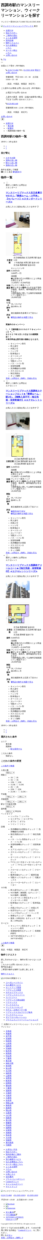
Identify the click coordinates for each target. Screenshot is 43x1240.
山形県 (8, 1043)
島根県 (8, 1108)
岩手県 (8, 1036)
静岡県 (8, 1083)
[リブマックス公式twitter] (7, 1206)
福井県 (8, 1073)
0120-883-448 (12, 104)
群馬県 (8, 1053)
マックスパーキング (14, 1007)
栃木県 (8, 1051)
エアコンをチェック (19, 849)
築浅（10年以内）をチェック (23, 918)
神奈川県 (9, 1063)
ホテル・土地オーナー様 (16, 1010)
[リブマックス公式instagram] (10, 1208)
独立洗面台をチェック (20, 834)
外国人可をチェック (19, 908)
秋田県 (8, 1041)
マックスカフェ (12, 1005)
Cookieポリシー (12, 1182)
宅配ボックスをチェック (21, 877)
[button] (2, 62)
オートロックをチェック (21, 857)
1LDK (13, 785)
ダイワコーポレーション (16, 1017)
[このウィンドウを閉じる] (2, 119)
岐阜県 (8, 1081)
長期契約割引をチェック (21, 931)
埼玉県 (8, 1056)
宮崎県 (8, 1140)
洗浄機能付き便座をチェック (23, 829)
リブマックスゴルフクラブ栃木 (19, 1012)
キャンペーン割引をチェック (23, 926)
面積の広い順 (11, 165)
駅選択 (10, 128)
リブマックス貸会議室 (15, 1000)
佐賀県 (8, 1130)
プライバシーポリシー (15, 1179)
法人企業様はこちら (14, 1162)
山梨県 (8, 1076)
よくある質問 (11, 1167)
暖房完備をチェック (19, 875)
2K (12, 787)
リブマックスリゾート (15, 995)
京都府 (8, 1093)
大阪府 (8, 1096)
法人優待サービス (13, 985)
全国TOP (9, 123)
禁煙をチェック (17, 916)
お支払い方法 (11, 1149)
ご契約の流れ (11, 1157)
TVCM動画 (10, 1215)
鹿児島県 (9, 1143)
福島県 (8, 1046)
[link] (2, 60)
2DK (12, 789)
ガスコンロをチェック (20, 852)
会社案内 (9, 1177)
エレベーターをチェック (21, 883)
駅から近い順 (11, 163)
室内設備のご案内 (13, 1154)
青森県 (8, 1034)
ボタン (9, 1235)
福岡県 (8, 1128)
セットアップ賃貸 (13, 988)
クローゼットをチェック (21, 870)
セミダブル (15, 819)
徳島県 (8, 1118)
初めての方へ (11, 1152)
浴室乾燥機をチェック (20, 844)
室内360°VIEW (19, 511)
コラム (8, 1169)
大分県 (8, 1138)
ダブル (13, 822)
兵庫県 (8, 1098)
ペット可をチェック (19, 913)
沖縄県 (8, 1145)
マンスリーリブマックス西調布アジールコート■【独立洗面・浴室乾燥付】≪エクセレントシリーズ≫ (24, 568)
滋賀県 (8, 1091)
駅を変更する (16, 749)
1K (12, 780)
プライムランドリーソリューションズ (22, 1020)
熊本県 (8, 1135)
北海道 (8, 1031)
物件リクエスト (7, 974)
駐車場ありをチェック (20, 903)
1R (12, 778)
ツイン (13, 824)
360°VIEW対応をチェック (21, 936)
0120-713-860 (13, 70)
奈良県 (8, 1100)
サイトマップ (11, 1187)
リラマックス (11, 1002)
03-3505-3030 (29, 70)
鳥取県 (8, 1105)
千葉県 (8, 1058)
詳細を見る (32, 378)
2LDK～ (14, 792)
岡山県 (8, 1110)
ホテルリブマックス (14, 993)
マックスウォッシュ (14, 1015)
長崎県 (8, 1133)
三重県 (8, 1088)
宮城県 (8, 1039)
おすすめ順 (10, 158)
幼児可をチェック (18, 910)
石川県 (8, 1071)
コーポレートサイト (14, 983)
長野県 (8, 1078)
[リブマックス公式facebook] (10, 1204)
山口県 (8, 1115)
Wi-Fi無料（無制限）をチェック (24, 893)
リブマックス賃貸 (13, 990)
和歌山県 (9, 1103)
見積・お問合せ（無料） (16, 378)
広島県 (8, 1113)
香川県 (8, 1120)
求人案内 (9, 1212)
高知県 (8, 1125)
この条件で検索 (7, 766)
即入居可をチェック (19, 890)
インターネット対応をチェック (24, 898)
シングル (14, 816)
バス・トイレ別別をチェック (23, 839)
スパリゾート (11, 997)
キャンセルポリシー (14, 1184)
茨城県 (8, 1048)
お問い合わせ (11, 55)
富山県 (8, 1068)
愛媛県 (8, 1123)
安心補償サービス (13, 1159)
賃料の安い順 (11, 160)
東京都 (10, 126)
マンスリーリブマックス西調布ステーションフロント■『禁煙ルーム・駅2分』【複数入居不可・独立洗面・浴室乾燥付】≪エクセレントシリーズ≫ (24, 396)
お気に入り (10, 1174)
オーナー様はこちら (14, 1164)
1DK (12, 782)
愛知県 (8, 1086)
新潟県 (8, 1066)
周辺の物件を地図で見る (22, 317)
